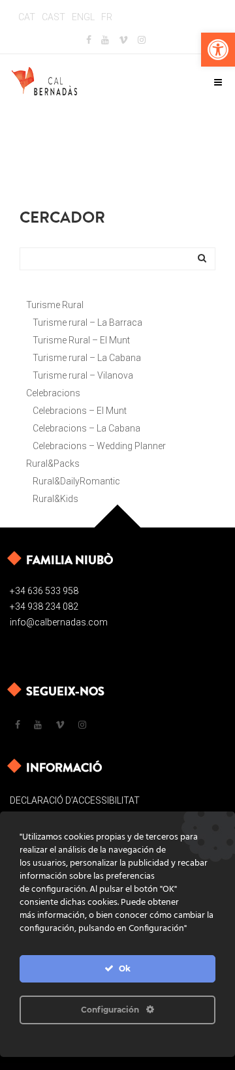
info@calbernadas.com (59, 622)
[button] (218, 50)
